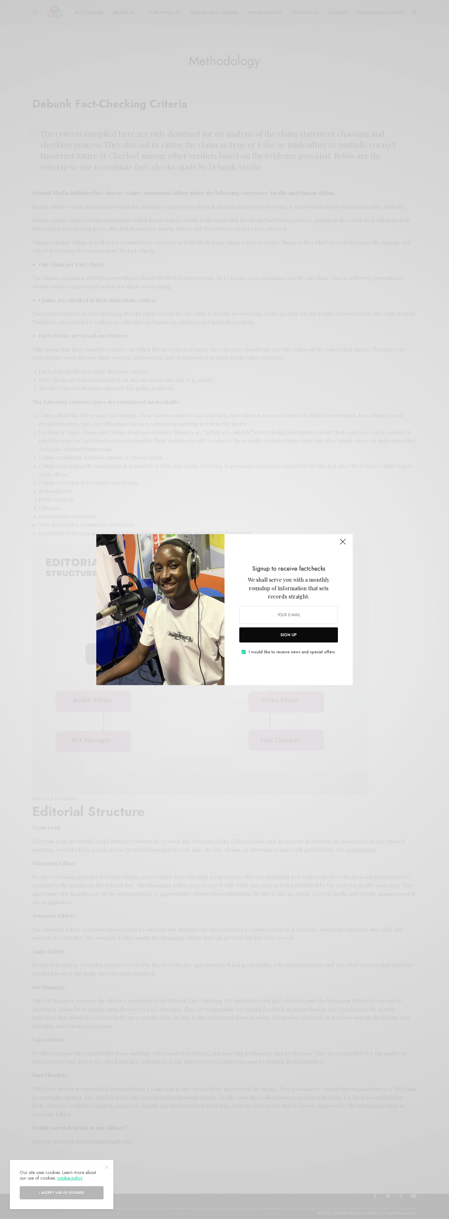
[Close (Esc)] (342, 544)
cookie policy (70, 1178)
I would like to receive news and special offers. (292, 652)
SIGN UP (288, 635)
